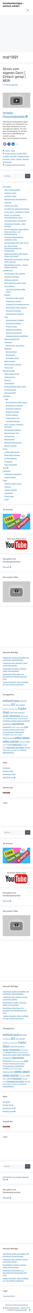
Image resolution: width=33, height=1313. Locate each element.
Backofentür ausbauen (14, 405)
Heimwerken (18, 723)
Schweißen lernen (12, 358)
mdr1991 (6, 156)
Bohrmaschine (9, 439)
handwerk (26, 721)
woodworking (8, 752)
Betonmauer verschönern (15, 345)
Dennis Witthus (7, 705)
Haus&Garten (8, 270)
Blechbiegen (10, 355)
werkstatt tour (15, 750)
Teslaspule (8, 462)
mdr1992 (13, 156)
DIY (13, 704)
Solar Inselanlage (10, 465)
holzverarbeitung (8, 732)
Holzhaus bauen (10, 193)
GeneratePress (20, 1310)
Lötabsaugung (9, 377)
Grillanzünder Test (12, 418)
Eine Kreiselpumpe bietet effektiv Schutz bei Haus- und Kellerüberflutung (16, 231)
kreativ (20, 734)
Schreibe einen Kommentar (15, 165)
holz (26, 727)
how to (12, 734)
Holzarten (8, 202)
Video (13, 151)
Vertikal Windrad (10, 458)
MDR (24, 154)
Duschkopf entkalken (13, 323)
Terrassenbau (9, 286)
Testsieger (6, 471)
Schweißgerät (9, 383)
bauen (16, 700)
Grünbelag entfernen (13, 409)
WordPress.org (8, 777)
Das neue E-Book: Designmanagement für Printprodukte (13, 248)
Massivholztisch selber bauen (15, 283)
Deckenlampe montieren (15, 314)
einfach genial (10, 154)
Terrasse (7, 487)
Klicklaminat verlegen (13, 301)
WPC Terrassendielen (12, 190)
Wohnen (7, 295)
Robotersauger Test (11, 433)
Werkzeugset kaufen (11, 374)
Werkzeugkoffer (10, 393)
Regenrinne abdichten (14, 330)
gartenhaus (14, 715)
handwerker (7, 724)
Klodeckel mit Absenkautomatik (17, 304)
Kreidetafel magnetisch (12, 474)
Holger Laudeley (20, 727)
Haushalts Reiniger (13, 421)
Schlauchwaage (10, 390)
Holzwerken (8, 493)
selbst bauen (22, 741)
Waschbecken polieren (12, 430)
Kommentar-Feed (9, 774)
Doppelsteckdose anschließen (17, 336)
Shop (5, 468)
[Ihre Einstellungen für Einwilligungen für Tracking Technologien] (30, 1310)
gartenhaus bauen (11, 718)
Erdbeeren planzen (11, 280)
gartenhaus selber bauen (12, 721)
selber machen (11, 741)
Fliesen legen (9, 496)
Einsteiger (5, 709)
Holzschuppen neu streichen (14, 274)
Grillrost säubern (12, 415)
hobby (14, 727)
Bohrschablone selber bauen (16, 402)
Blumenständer (11, 352)
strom (13, 159)
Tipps (6, 399)
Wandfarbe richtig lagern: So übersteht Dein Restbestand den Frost (15, 676)
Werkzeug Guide (9, 371)
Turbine (18, 159)
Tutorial (9, 745)
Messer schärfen (10, 446)
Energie (19, 154)
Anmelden (6, 768)
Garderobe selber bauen (15, 298)
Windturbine (7, 162)
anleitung (8, 700)
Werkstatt (7, 349)
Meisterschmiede (8, 738)
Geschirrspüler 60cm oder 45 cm (16, 243)
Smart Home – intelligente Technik (17, 212)
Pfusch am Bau (11, 327)
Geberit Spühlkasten (11, 339)
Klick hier (6, 567)
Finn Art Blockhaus (13, 709)
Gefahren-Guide (10, 196)
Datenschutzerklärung (9, 1296)
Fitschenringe (9, 436)
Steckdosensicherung (14, 333)
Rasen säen (8, 368)
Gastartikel (7, 187)
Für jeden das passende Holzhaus (16, 209)
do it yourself (20, 705)
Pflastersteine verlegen (12, 364)
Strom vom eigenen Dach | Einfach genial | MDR (14, 75)
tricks (4, 745)
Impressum (8, 1305)
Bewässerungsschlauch (13, 443)
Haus (6, 317)
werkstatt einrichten (15, 747)
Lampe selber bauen (12, 452)
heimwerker (7, 727)
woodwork (23, 750)
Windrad (25, 159)
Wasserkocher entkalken (15, 320)
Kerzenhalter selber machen (16, 308)
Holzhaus (6, 730)
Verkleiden (8, 342)
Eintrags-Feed (8, 771)
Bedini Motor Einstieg (12, 455)
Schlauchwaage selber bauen (15, 387)
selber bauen (22, 737)
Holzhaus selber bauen (12, 484)
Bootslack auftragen (11, 277)
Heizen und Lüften (11, 206)
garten (6, 716)
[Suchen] (27, 176)
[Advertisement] (16, 32)
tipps (28, 742)
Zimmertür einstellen (13, 311)
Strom (7, 151)
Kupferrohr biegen (12, 412)
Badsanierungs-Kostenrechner (15, 199)
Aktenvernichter (10, 477)
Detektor (7, 380)
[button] (4, 144)
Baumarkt (23, 701)
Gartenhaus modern (23, 718)
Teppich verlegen (10, 490)
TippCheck (7, 396)
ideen (15, 734)
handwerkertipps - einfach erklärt (13, 4)
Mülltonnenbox (9, 361)
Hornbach (6, 734)
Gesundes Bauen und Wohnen (15, 221)
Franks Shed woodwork (17, 712)
